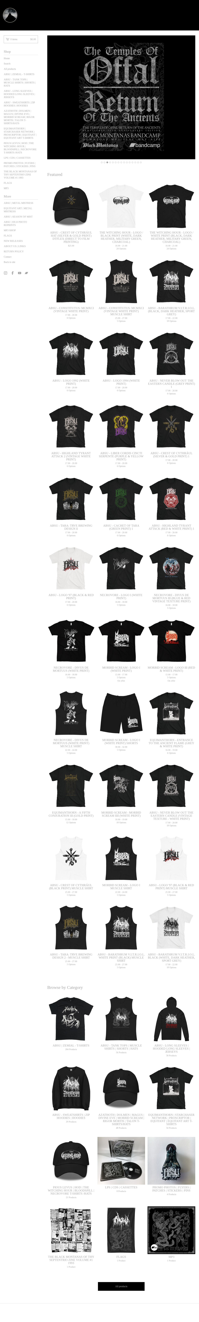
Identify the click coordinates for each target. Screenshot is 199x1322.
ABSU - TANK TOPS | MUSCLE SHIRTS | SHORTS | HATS (20, 82)
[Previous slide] (51, 97)
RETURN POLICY (14, 251)
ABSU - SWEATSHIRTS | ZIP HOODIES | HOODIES (19, 104)
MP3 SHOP (10, 230)
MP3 (6, 188)
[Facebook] (12, 273)
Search (7, 63)
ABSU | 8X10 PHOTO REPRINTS (15, 223)
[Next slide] (190, 97)
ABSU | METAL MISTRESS (18, 203)
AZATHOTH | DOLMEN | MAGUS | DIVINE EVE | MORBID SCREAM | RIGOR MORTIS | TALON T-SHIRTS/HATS (19, 117)
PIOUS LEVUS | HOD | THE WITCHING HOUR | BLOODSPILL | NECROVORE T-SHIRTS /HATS (20, 148)
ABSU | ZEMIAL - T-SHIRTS (19, 74)
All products (10, 69)
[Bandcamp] (26, 273)
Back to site (9, 262)
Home (7, 58)
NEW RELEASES (13, 241)
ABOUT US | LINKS (15, 246)
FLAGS (8, 183)
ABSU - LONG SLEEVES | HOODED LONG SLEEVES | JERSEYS (19, 94)
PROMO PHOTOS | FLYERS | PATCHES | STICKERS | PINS (19, 165)
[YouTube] (19, 273)
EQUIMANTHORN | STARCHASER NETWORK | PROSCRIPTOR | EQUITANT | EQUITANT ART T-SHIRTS (20, 133)
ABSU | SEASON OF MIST (18, 216)
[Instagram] (5, 273)
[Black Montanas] (10, 15)
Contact (7, 256)
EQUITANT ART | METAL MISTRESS (18, 210)
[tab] (101, 162)
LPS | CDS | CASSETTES (17, 157)
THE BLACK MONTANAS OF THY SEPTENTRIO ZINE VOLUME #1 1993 (20, 174)
